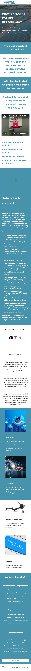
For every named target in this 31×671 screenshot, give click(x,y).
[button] (2, 2)
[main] (15, 18)
